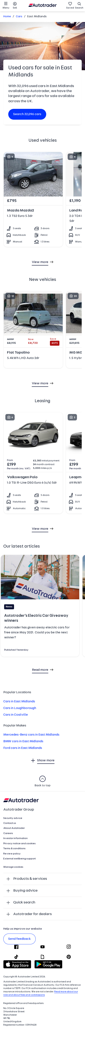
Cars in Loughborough (19, 708)
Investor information (15, 838)
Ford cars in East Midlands (22, 748)
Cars (19, 16)
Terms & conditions (14, 848)
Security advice (12, 818)
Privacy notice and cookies (19, 843)
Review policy (12, 854)
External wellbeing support (19, 859)
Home (7, 16)
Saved (70, 8)
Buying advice (25, 891)
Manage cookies (13, 867)
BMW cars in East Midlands (23, 741)
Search (79, 8)
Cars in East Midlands (19, 701)
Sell (15, 8)
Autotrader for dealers (32, 914)
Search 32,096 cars (27, 114)
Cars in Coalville (15, 714)
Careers (8, 833)
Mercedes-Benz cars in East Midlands (31, 734)
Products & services (30, 879)
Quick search (24, 902)
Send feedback (19, 939)
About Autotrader (14, 828)
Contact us (9, 823)
